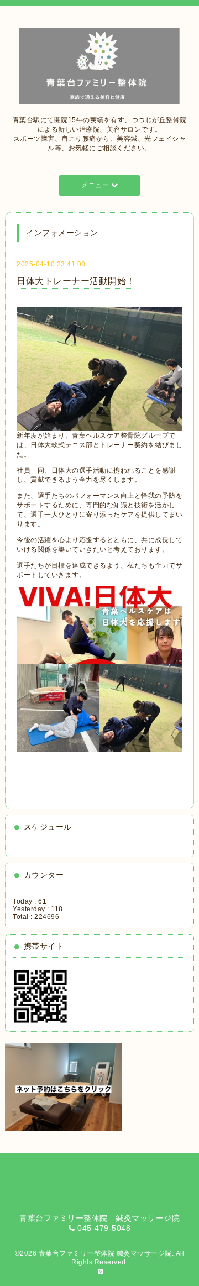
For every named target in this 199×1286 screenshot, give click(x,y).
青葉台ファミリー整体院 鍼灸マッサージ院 (105, 1253)
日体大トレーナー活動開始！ (76, 281)
